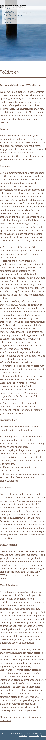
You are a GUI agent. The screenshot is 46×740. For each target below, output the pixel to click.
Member (9, 19)
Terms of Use (34, 736)
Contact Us (10, 22)
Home (7, 8)
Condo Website (39, 733)
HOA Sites (23, 736)
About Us (9, 11)
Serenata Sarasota (24, 733)
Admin (43, 736)
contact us (5, 720)
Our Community (13, 15)
